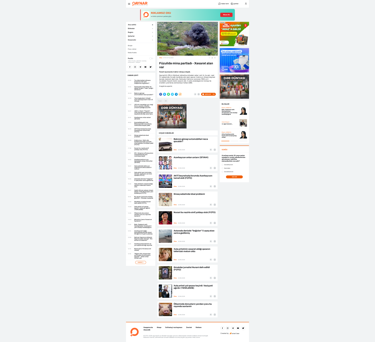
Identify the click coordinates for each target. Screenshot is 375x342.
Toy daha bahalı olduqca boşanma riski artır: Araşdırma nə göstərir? (142, 82)
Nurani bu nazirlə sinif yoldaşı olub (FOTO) (141, 148)
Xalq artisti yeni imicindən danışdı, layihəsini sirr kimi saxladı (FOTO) (143, 174)
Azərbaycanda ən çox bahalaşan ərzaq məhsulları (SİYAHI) (143, 161)
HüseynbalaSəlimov (228, 121)
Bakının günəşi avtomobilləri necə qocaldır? (143, 93)
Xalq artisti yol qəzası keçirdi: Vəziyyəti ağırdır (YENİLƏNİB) (142, 208)
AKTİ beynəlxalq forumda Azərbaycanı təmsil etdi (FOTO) (142, 130)
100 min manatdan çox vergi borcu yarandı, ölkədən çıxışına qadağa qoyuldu (143, 106)
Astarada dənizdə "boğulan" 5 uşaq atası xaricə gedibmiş (143, 179)
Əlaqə (159, 327)
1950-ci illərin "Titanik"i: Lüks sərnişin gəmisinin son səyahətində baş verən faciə (143, 112)
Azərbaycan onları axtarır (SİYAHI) (142, 118)
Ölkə (175, 149)
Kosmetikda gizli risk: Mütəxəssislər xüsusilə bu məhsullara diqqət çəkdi (143, 124)
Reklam (198, 327)
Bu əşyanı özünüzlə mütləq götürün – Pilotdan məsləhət (143, 197)
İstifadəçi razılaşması (173, 327)
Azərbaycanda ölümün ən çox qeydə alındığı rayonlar (143, 244)
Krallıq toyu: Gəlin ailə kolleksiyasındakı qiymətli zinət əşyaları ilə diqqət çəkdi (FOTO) (143, 142)
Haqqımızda (148, 327)
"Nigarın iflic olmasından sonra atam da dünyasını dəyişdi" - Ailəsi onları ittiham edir (142, 256)
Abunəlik (146, 330)
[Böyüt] (215, 58)
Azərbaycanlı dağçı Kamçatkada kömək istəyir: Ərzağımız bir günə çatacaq (143, 232)
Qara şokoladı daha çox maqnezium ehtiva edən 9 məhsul (142, 167)
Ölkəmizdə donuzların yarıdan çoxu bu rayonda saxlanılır (142, 214)
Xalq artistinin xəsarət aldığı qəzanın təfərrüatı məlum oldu (143, 185)
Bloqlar (130, 45)
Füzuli (160, 101)
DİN (166, 101)
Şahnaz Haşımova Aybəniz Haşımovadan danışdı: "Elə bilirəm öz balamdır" (143, 239)
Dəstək (189, 327)
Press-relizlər (132, 49)
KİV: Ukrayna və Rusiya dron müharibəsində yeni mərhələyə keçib (143, 154)
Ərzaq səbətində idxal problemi (141, 136)
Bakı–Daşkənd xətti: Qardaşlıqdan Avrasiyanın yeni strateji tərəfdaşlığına (143, 226)
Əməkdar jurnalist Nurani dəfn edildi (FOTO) (142, 202)
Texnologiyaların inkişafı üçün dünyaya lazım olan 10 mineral (143, 99)
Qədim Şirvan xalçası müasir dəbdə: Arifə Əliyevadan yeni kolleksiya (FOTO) (143, 192)
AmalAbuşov (225, 133)
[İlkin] (212, 58)
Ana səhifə (132, 25)
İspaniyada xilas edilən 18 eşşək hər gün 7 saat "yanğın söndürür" (143, 88)
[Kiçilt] (209, 58)
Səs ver (234, 177)
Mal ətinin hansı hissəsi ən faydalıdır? (143, 220)
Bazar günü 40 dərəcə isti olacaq (142, 249)
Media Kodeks (132, 52)
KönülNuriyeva (226, 110)
